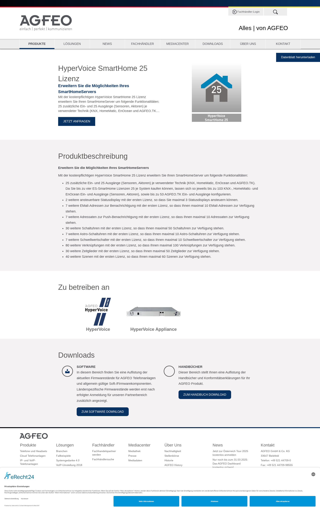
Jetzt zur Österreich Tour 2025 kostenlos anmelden (230, 453)
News (107, 44)
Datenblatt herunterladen (298, 57)
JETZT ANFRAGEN (76, 121)
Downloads (213, 44)
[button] (103, 411)
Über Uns (248, 44)
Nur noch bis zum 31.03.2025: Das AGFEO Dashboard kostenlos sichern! (230, 463)
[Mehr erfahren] (98, 316)
